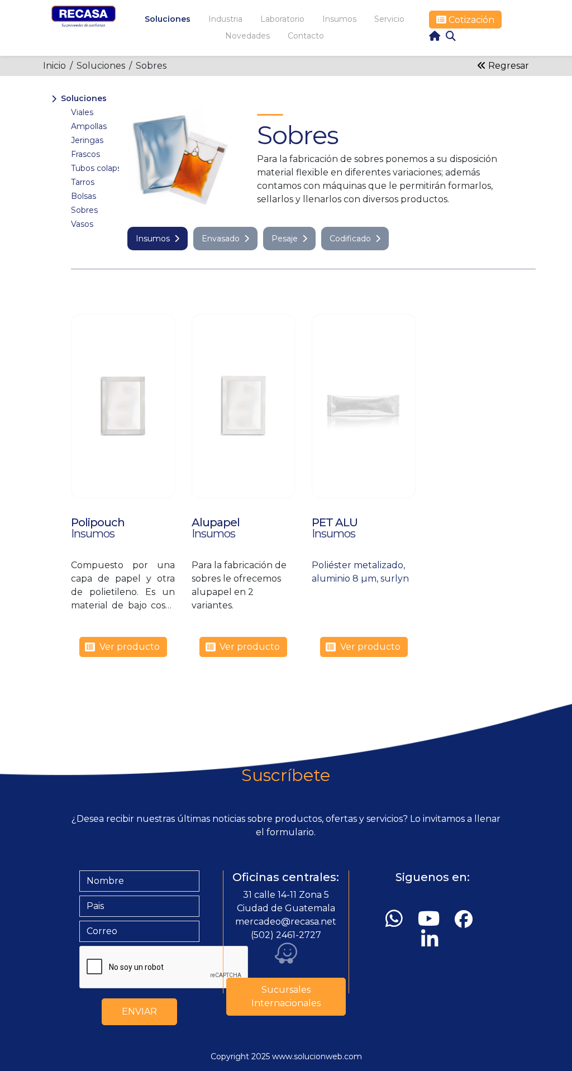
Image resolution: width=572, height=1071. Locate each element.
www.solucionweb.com (317, 1056)
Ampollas (89, 126)
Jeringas (87, 140)
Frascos (85, 154)
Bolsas (83, 196)
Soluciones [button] (84, 98)
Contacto (306, 36)
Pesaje (284, 239)
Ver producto (129, 646)
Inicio (54, 65)
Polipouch (98, 522)
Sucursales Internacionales (286, 996)
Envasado (221, 239)
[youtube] (431, 919)
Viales (82, 112)
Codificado (350, 239)
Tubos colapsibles (105, 168)
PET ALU (335, 522)
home (434, 36)
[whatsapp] (396, 919)
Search (451, 36)
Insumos (153, 239)
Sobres (151, 65)
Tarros (82, 182)
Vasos (82, 224)
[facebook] (466, 919)
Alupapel (216, 522)
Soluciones (167, 19)
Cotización (470, 20)
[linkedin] (432, 939)
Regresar (507, 65)
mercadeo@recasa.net (285, 921)
